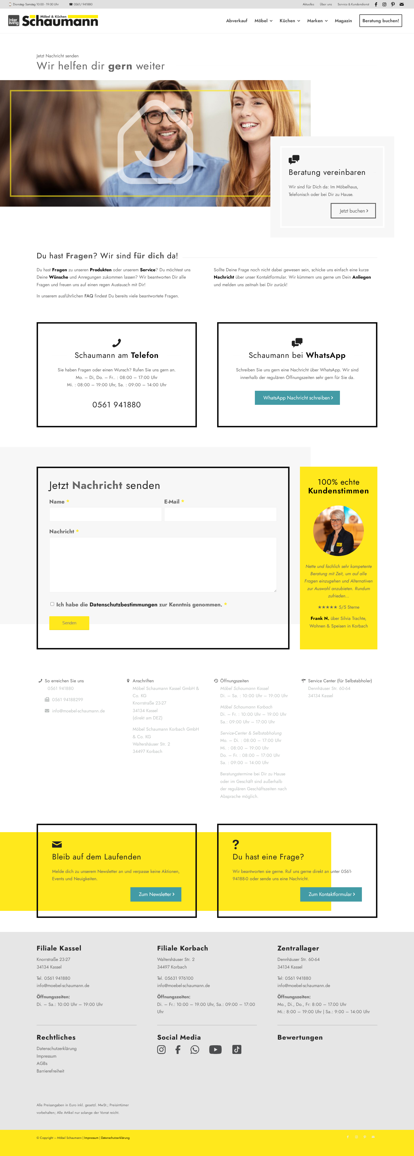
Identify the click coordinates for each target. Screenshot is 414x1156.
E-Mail (174, 501)
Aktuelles (308, 4)
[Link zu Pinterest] (393, 4)
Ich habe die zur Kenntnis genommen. (141, 604)
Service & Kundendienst (353, 4)
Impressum (46, 1056)
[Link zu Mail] (401, 4)
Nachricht (64, 531)
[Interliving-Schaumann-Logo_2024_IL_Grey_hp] (53, 20)
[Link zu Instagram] (384, 4)
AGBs (42, 1063)
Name (59, 501)
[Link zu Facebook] (376, 4)
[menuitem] (308, 4)
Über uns (326, 4)
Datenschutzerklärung (57, 1048)
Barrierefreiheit (50, 1071)
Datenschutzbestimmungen (123, 604)
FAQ (88, 296)
